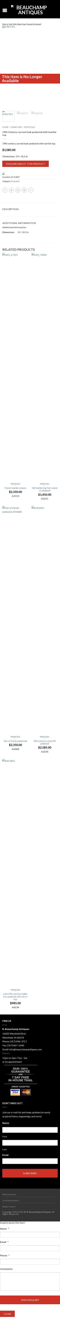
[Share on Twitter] (11, 190)
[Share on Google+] (30, 190)
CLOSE (7, 1313)
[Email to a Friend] (17, 190)
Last (4, 1149)
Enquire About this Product (25, 163)
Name (5, 1122)
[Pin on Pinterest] (24, 190)
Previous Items (9, 1194)
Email (6, 1154)
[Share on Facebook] (5, 190)
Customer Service (10, 1201)
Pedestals (29, 127)
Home (5, 127)
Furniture (16, 127)
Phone (5, 1255)
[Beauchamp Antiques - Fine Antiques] (30, 9)
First (4, 1136)
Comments (6, 1268)
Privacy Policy (9, 1207)
